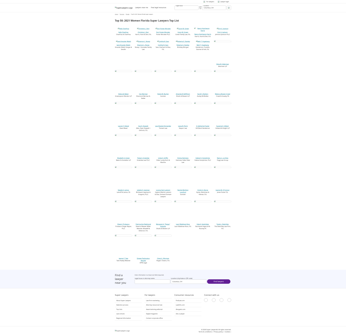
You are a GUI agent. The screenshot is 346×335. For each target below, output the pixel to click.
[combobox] (186, 8)
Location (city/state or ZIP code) (181, 278)
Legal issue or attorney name (145, 278)
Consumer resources (184, 295)
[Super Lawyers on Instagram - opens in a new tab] (214, 300)
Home (116, 14)
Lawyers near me (141, 7)
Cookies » (228, 332)
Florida (127, 14)
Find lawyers (219, 281)
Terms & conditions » (206, 332)
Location (206, 5)
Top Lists (122, 14)
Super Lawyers (121, 295)
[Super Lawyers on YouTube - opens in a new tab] (221, 300)
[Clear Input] (196, 8)
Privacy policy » (219, 332)
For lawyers (150, 295)
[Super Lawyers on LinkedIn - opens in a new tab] (229, 300)
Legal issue (179, 5)
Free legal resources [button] (158, 7)
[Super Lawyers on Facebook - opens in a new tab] (206, 300)
